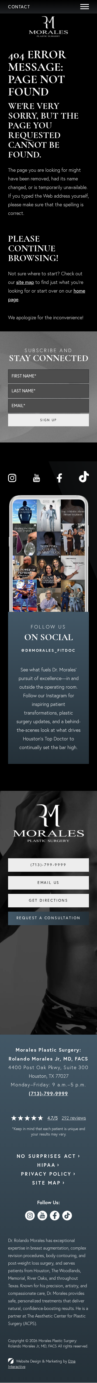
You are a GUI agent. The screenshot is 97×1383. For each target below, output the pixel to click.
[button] (19, 6)
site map (25, 282)
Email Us (48, 882)
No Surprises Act (46, 1156)
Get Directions (48, 900)
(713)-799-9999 (48, 1093)
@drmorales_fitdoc (48, 650)
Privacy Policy (46, 1174)
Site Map (46, 1182)
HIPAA (46, 1165)
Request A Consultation (48, 917)
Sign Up (48, 420)
